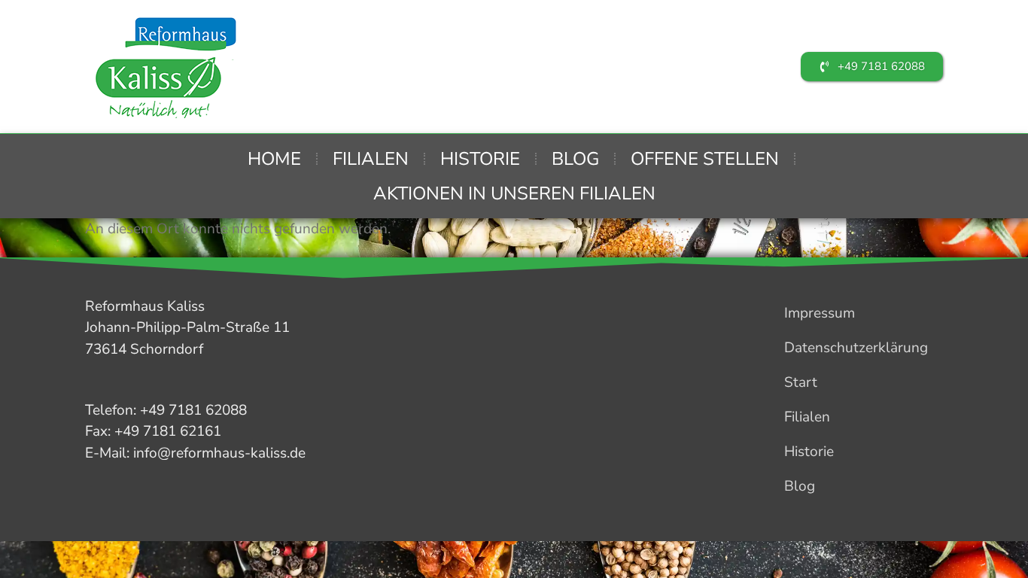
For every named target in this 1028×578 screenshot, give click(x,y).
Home (274, 159)
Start (800, 382)
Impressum (819, 313)
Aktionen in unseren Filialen (514, 193)
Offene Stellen (705, 159)
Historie (480, 159)
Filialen (371, 159)
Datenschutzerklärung (856, 347)
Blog (575, 159)
